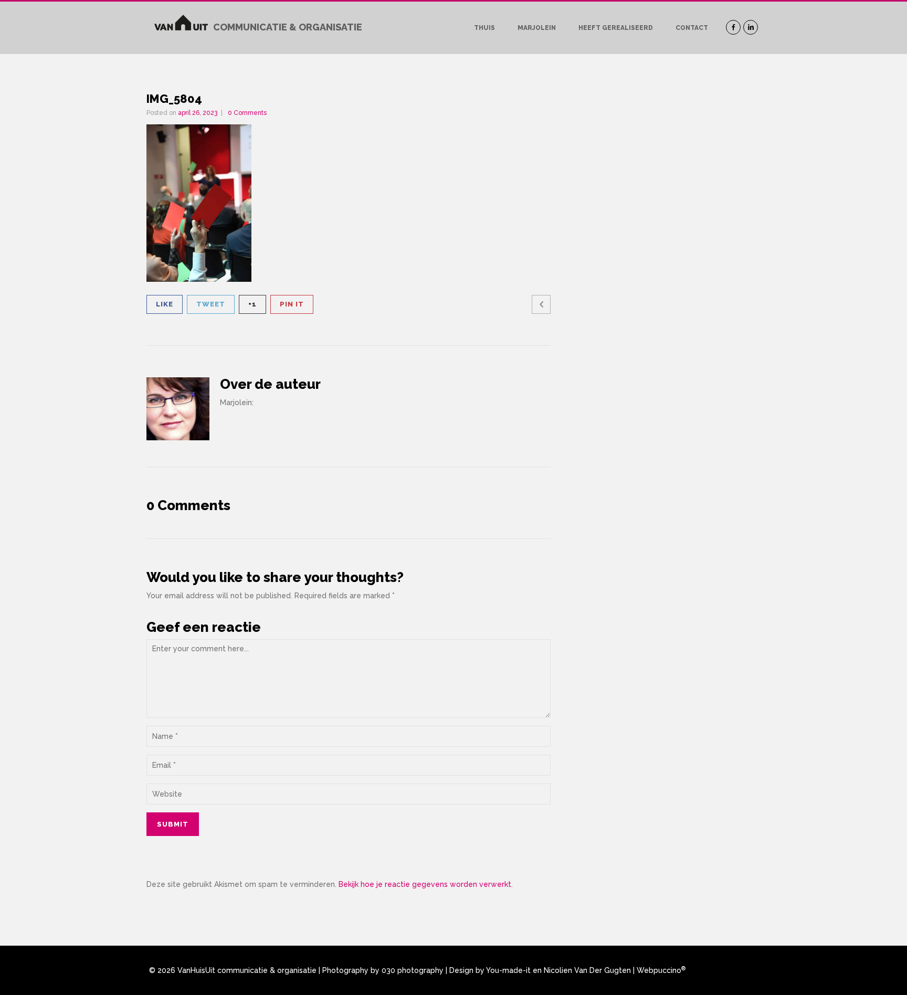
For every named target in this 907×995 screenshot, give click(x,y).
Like (164, 304)
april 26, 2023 (197, 113)
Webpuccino (661, 970)
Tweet (210, 304)
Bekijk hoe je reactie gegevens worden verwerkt (425, 884)
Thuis (484, 27)
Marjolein (537, 27)
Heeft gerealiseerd (615, 27)
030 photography (413, 970)
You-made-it (508, 970)
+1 (252, 304)
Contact (692, 27)
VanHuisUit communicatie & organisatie (247, 970)
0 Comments (247, 113)
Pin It (292, 304)
